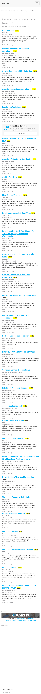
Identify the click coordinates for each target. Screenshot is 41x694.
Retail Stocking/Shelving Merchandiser (18, 477)
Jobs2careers (21, 618)
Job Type (32, 11)
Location (4, 11)
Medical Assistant (9, 567)
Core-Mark (6, 499)
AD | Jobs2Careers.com (10, 408)
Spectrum (5, 215)
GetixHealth (6, 516)
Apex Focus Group (8, 238)
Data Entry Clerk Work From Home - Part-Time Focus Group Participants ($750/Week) (19, 233)
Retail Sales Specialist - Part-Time (16, 213)
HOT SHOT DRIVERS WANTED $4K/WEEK (18, 352)
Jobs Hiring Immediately (12, 406)
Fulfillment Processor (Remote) (15, 388)
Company (24, 11)
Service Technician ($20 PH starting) (17, 71)
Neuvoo (30, 618)
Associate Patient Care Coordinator (17, 159)
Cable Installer (8, 31)
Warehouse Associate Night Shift (16, 497)
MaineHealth (6, 570)
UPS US (4, 552)
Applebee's (5, 259)
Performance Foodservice (11, 534)
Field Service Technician (12, 195)
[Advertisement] (16, 656)
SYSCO (4, 441)
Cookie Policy (22, 620)
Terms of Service (10, 620)
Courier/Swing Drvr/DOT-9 (13, 420)
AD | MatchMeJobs (8, 338)
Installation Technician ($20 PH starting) (19, 295)
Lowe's (4, 179)
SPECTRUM (6, 33)
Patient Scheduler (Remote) (13, 513)
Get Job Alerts (20, 133)
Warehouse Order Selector (13, 438)
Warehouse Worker (10, 531)
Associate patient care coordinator (16, 89)
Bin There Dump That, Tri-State (12, 461)
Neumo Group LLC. (8, 390)
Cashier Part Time (9, 177)
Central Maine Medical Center (12, 372)
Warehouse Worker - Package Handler (17, 549)
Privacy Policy (31, 620)
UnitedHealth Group (8, 53)
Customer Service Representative (16, 370)
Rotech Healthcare (8, 590)
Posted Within (13, 11)
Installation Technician (11, 107)
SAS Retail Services (8, 481)
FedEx (4, 143)
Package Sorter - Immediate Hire (16, 336)
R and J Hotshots (8, 354)
